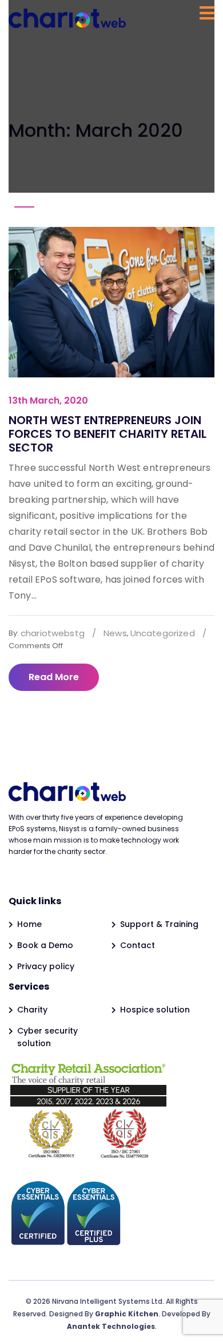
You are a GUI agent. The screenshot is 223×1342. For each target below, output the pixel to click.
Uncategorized (162, 633)
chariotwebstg (53, 633)
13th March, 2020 (48, 400)
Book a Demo (45, 945)
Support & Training (159, 924)
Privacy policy (45, 966)
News (115, 633)
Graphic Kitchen (126, 1314)
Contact (137, 945)
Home (29, 924)
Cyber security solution (47, 1037)
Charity (32, 1009)
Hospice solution (155, 1009)
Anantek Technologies (111, 1326)
